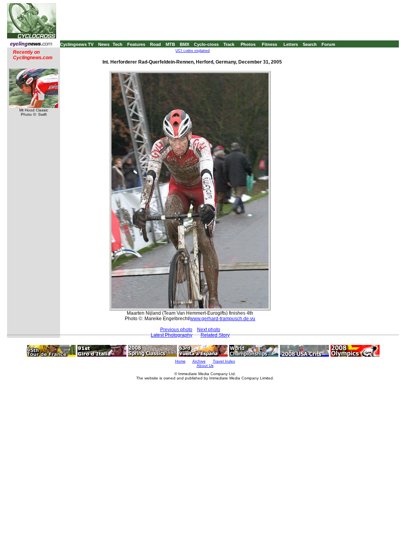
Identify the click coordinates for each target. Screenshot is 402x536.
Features (136, 44)
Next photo (208, 329)
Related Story (215, 335)
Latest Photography (171, 335)
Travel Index (224, 361)
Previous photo (176, 329)
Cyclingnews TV (76, 44)
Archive (199, 361)
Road (155, 44)
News (104, 44)
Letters (290, 44)
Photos (248, 44)
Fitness (269, 44)
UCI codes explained (192, 51)
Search (310, 44)
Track (228, 44)
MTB (170, 44)
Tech (117, 44)
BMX (184, 44)
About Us (205, 365)
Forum (328, 44)
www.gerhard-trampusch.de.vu (222, 318)
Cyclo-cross (206, 44)
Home (180, 361)
